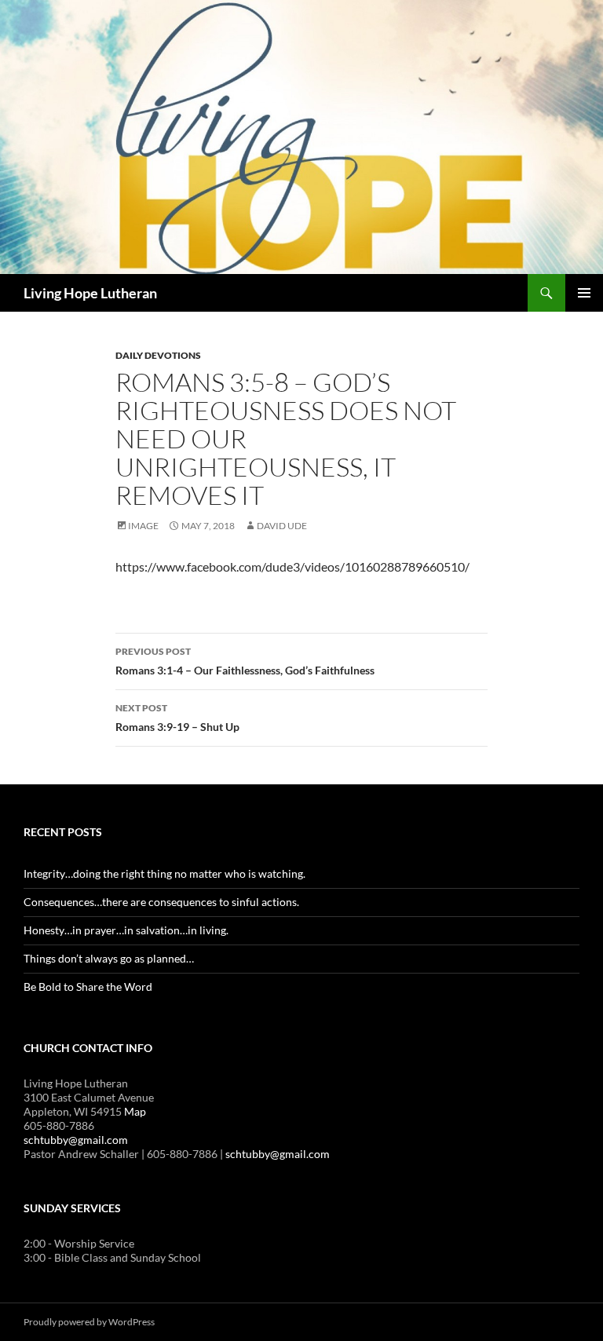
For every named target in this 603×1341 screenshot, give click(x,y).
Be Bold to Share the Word (88, 986)
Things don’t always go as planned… (109, 958)
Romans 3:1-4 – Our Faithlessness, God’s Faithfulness (245, 661)
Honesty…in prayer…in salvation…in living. (126, 930)
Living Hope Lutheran (90, 292)
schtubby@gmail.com (76, 1139)
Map (135, 1111)
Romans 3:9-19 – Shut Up (177, 717)
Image (143, 526)
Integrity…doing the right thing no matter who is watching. (164, 873)
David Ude (282, 526)
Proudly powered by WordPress (89, 1322)
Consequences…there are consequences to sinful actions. (161, 901)
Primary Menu (584, 293)
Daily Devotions (158, 355)
